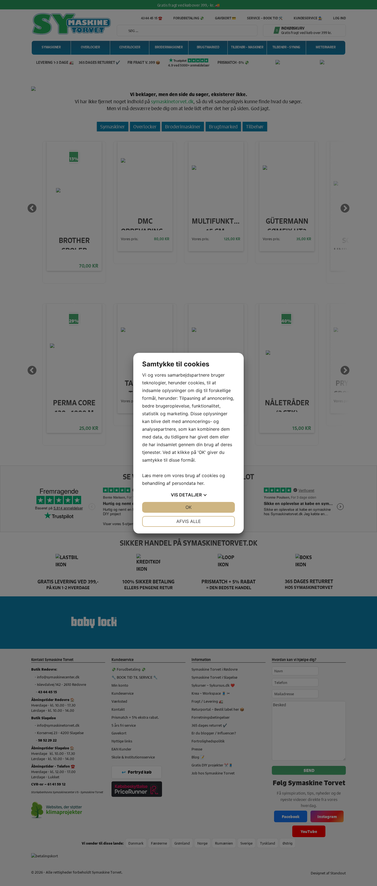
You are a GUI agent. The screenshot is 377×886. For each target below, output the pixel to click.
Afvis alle (188, 521)
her (200, 483)
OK (188, 507)
